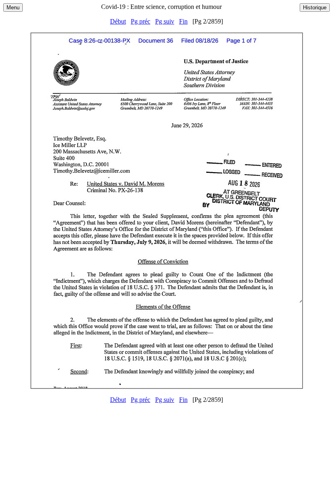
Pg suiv (164, 21)
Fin (183, 21)
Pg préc (140, 21)
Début (118, 21)
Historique (315, 7)
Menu (12, 7)
